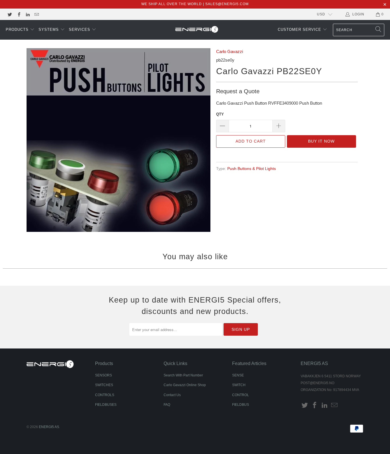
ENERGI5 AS (49, 427)
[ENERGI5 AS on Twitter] (9, 14)
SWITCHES (104, 385)
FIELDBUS (240, 405)
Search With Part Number (183, 375)
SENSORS (103, 375)
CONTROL (240, 395)
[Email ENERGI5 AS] (36, 14)
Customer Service (300, 29)
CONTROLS (104, 395)
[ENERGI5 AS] (196, 30)
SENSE (238, 375)
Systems (49, 29)
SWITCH (239, 385)
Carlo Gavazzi (229, 51)
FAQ (167, 405)
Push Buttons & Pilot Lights (251, 169)
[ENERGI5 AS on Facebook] (18, 14)
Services (80, 29)
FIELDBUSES (105, 405)
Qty (220, 114)
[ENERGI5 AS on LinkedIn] (27, 14)
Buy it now (321, 141)
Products (18, 29)
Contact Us (172, 395)
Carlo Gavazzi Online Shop (185, 385)
